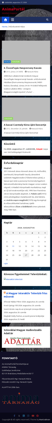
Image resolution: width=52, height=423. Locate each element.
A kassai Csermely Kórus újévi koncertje (25, 125)
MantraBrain (44, 419)
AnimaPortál (13, 9)
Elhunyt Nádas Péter (12, 302)
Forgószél (16, 62)
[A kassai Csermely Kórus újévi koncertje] (26, 109)
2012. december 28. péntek (17, 129)
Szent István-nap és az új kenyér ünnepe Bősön (24, 309)
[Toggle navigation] (12, 20)
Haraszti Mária (32, 72)
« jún (6, 263)
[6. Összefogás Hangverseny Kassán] (26, 53)
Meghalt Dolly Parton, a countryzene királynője (24, 316)
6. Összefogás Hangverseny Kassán (23, 68)
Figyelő (7, 62)
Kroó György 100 (11, 305)
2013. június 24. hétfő (14, 72)
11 (13, 246)
